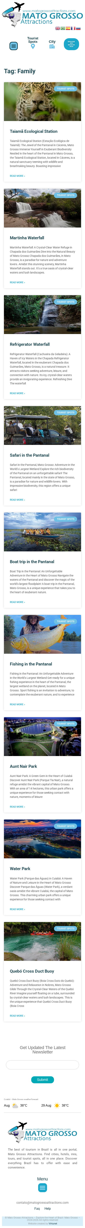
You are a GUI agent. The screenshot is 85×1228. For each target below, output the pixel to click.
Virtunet (53, 1223)
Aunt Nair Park (23, 766)
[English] (57, 28)
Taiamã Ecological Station (34, 131)
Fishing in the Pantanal (31, 664)
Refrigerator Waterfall (30, 344)
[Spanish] (68, 28)
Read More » (17, 176)
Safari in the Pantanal (29, 455)
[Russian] (78, 28)
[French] (73, 28)
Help (47, 1208)
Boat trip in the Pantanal (32, 561)
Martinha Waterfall (27, 237)
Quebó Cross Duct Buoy (32, 971)
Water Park (20, 868)
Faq (37, 1208)
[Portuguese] (63, 28)
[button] (13, 46)
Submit (42, 1080)
